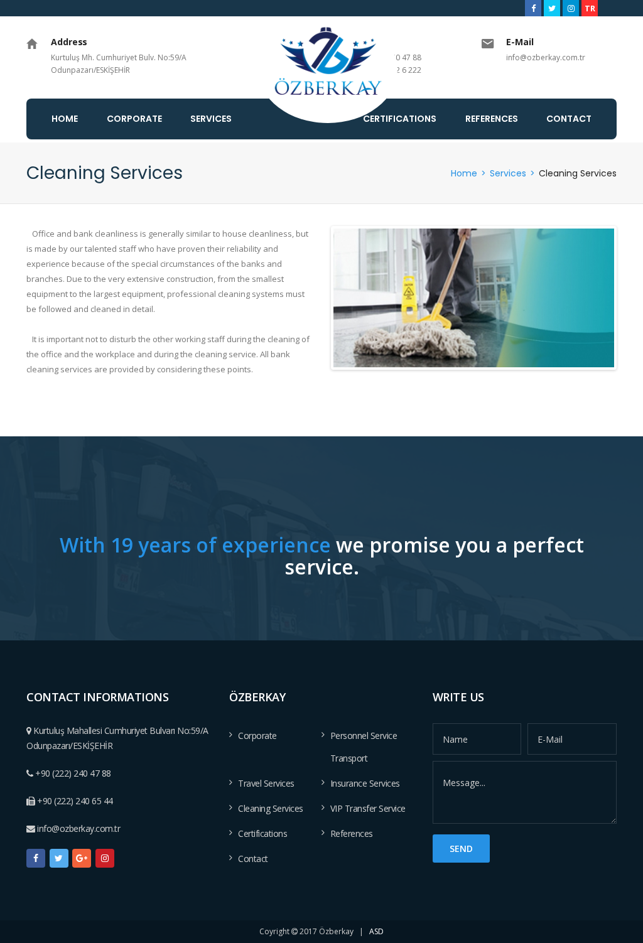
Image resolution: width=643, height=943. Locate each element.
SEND (461, 848)
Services (508, 173)
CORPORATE (134, 118)
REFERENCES (491, 118)
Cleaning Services (270, 808)
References (351, 833)
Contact (253, 859)
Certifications (262, 833)
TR (590, 8)
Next (600, 298)
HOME (64, 118)
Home (464, 173)
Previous (347, 298)
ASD (376, 931)
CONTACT (569, 118)
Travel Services (266, 783)
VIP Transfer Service (368, 808)
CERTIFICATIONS (399, 118)
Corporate (257, 735)
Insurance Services (365, 783)
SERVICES (211, 118)
